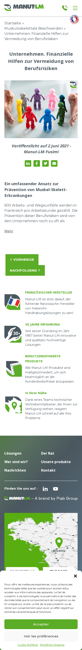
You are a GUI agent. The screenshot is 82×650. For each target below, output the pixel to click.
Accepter (41, 624)
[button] (75, 576)
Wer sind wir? (16, 461)
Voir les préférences (41, 636)
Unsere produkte (56, 461)
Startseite (12, 23)
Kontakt (48, 470)
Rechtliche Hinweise (52, 645)
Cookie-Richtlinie (27, 645)
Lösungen (12, 453)
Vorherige (23, 259)
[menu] (75, 8)
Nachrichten (15, 470)
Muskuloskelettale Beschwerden (33, 28)
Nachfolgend (23, 270)
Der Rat (47, 453)
